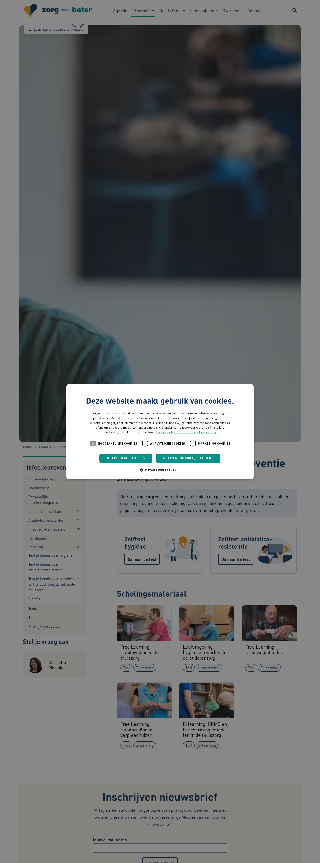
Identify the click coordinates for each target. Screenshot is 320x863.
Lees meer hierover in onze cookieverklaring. (187, 432)
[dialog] (160, 431)
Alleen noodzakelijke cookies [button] (188, 458)
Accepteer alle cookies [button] (125, 458)
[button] (160, 470)
